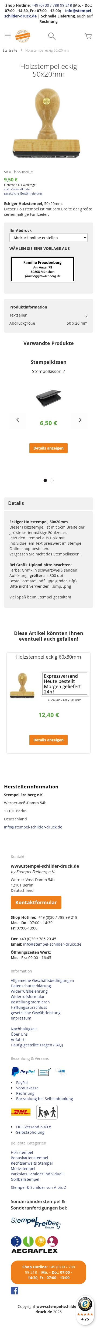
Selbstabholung (30, 1132)
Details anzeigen (48, 448)
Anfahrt (18, 1039)
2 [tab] (52, 480)
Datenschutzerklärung (31, 985)
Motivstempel (23, 1168)
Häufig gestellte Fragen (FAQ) (37, 1044)
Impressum (21, 1018)
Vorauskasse (27, 1087)
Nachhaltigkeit (24, 1028)
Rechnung (25, 1093)
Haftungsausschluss (29, 1007)
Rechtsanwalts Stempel (32, 1163)
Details (16, 503)
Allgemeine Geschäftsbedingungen (42, 980)
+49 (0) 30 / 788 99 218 (52, 5)
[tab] (48, 503)
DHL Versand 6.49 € (33, 1126)
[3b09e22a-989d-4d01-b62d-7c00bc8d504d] (43, 270)
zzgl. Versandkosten (18, 189)
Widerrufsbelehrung (29, 991)
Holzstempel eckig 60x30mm (48, 657)
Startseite (10, 50)
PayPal (22, 1082)
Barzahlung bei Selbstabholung (44, 1098)
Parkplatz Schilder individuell (37, 1173)
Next (79, 420)
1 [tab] (45, 480)
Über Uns (19, 1034)
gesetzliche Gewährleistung (23, 193)
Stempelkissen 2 (48, 371)
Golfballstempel (25, 1179)
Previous (17, 420)
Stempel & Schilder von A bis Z (38, 1187)
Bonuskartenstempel (29, 1157)
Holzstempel (22, 1152)
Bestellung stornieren (30, 1001)
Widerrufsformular (28, 996)
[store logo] (23, 36)
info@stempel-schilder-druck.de (33, 827)
